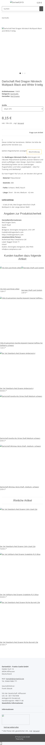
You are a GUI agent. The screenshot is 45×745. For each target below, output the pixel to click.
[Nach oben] (1, 743)
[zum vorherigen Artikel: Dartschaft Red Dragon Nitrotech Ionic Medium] (11, 18)
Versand (21, 123)
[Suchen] (41, 8)
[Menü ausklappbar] (5, 2)
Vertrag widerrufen (11, 727)
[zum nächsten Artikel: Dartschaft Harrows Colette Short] (15, 18)
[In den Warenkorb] (4, 26)
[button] (31, 2)
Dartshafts (14, 94)
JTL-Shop (26, 739)
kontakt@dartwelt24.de (15, 679)
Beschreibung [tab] (34, 152)
